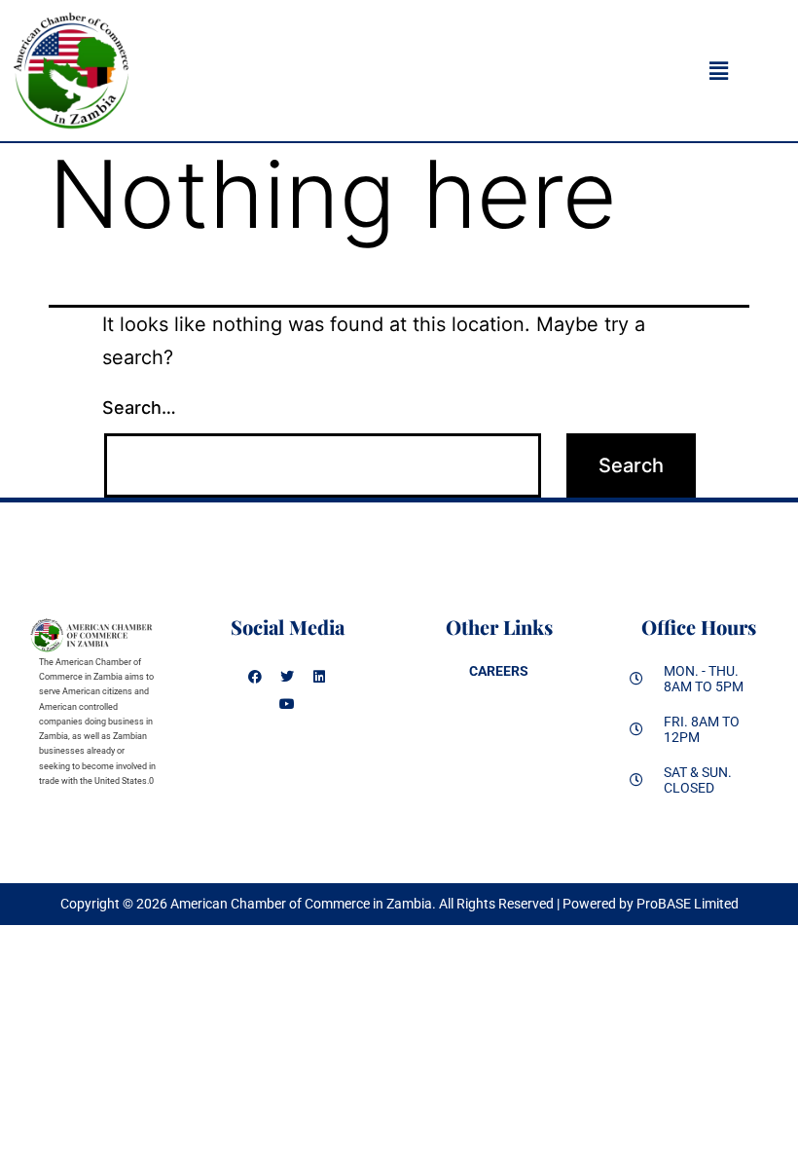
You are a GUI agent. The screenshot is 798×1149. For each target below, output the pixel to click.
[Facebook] (255, 676)
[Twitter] (287, 676)
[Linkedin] (319, 676)
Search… (139, 407)
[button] (718, 71)
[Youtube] (287, 704)
